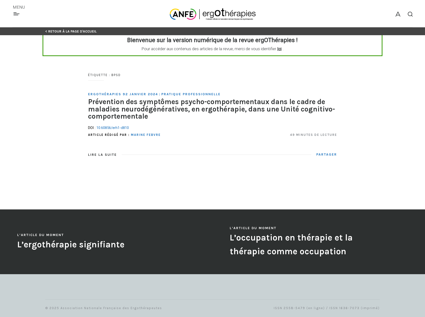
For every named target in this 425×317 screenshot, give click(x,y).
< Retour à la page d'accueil (71, 31)
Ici (279, 48)
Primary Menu (17, 14)
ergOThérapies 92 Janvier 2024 (123, 94)
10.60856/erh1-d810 (112, 128)
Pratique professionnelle (191, 94)
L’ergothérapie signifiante (70, 244)
